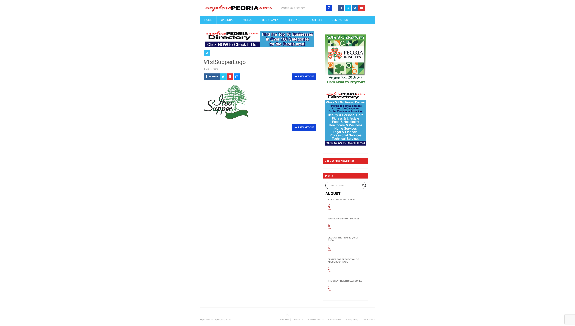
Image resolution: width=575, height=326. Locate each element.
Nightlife (316, 19)
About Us (284, 319)
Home (208, 19)
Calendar (227, 19)
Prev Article (305, 76)
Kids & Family (270, 19)
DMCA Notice (369, 319)
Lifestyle (294, 19)
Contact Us (340, 19)
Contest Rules (334, 319)
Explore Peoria (212, 69)
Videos (247, 19)
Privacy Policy (352, 319)
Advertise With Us (315, 319)
